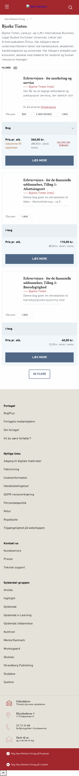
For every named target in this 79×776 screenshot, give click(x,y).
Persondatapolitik (15, 503)
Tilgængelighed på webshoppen (24, 528)
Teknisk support (14, 567)
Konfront (9, 632)
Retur (7, 511)
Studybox (9, 674)
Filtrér (6, 68)
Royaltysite (11, 519)
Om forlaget (11, 430)
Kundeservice (12, 550)
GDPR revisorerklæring (19, 494)
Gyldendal (10, 606)
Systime (9, 682)
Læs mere (50, 162)
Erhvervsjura (48, 107)
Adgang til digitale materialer (23, 461)
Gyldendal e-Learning (18, 615)
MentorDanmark (14, 640)
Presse (8, 559)
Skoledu (9, 657)
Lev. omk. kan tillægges (63, 143)
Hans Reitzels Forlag (15, 19)
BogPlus (9, 413)
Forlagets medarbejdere (19, 421)
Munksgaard (12, 648)
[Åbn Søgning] (70, 7)
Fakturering (11, 469)
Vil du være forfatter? (17, 438)
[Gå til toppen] (3, 773)
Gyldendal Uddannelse (18, 623)
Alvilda (8, 590)
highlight (9, 598)
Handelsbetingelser (16, 486)
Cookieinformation (15, 477)
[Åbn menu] (7, 7)
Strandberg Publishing (18, 665)
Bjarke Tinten (37, 86)
